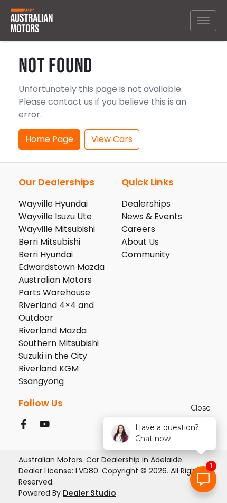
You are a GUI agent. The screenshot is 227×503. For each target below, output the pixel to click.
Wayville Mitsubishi (56, 229)
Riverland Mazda (52, 330)
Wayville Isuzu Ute (55, 216)
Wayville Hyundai (53, 204)
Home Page (49, 139)
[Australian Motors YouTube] (47, 424)
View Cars (112, 139)
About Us (140, 242)
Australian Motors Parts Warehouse (55, 286)
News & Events (151, 216)
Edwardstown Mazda (61, 267)
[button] (203, 20)
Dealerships (146, 204)
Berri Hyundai (45, 254)
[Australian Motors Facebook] (25, 424)
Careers (138, 229)
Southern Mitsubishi (58, 343)
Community (145, 254)
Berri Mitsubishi (49, 242)
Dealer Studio (89, 493)
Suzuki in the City (52, 356)
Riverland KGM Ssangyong (48, 374)
